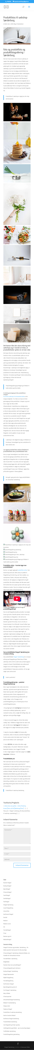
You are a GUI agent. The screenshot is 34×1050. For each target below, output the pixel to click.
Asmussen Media (25, 1047)
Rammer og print (7, 936)
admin (6, 24)
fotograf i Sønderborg (19, 657)
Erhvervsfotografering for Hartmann (11, 968)
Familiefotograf (6, 898)
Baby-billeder (6, 993)
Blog (15, 24)
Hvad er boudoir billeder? (9, 1015)
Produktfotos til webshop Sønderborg (12, 1012)
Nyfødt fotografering (8, 977)
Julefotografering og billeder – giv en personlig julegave (16, 1028)
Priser (4, 933)
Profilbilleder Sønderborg (9, 1031)
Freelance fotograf (7, 1009)
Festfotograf (6, 901)
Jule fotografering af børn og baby (11, 1025)
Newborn (5, 920)
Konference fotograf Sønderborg (11, 1018)
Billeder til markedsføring (9, 1003)
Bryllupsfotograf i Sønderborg (10, 971)
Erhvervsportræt (7, 996)
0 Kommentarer (20, 24)
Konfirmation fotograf (8, 984)
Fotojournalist (6, 1006)
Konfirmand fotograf (8, 914)
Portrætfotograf (7, 930)
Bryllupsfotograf (7, 886)
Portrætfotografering (8, 980)
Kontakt (5, 917)
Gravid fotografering (8, 908)
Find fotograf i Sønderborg (9, 990)
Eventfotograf (6, 895)
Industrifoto (6, 911)
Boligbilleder (6, 962)
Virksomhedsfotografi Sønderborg (11, 999)
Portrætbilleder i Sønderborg (10, 958)
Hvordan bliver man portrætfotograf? (12, 965)
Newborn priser (7, 923)
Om (4, 927)
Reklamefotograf (7, 939)
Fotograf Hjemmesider (8, 974)
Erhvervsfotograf (7, 892)
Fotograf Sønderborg (8, 905)
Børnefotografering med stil (10, 987)
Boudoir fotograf (7, 882)
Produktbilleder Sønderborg (10, 1021)
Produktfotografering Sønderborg (11, 1034)
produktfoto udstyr (22, 570)
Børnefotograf (6, 889)
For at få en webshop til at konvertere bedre (14, 396)
